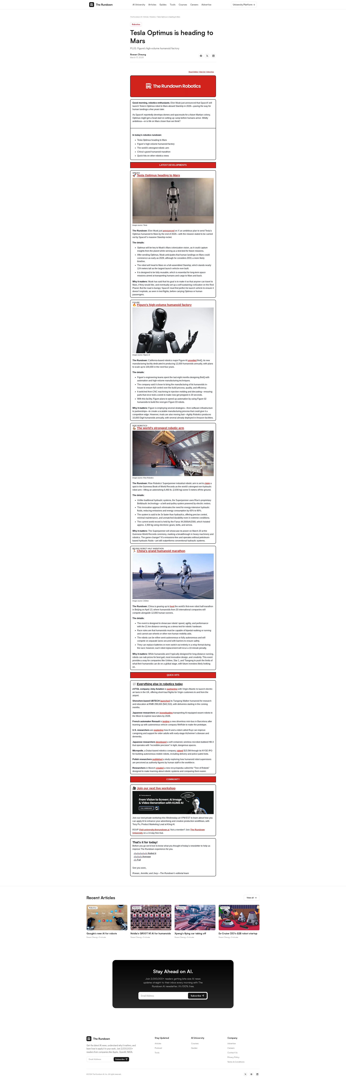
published (157, 759)
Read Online (193, 72)
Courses (183, 4)
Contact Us (232, 1052)
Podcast (158, 1048)
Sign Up (202, 72)
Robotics (153, 17)
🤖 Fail (137, 860)
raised (180, 750)
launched (165, 701)
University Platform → (244, 4)
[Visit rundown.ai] (173, 86)
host (172, 606)
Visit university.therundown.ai (154, 830)
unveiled (192, 360)
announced (168, 231)
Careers (194, 4)
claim (207, 483)
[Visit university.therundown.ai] (173, 802)
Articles (152, 4)
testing (165, 721)
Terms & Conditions (235, 1062)
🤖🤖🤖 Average (142, 856)
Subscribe (196, 995)
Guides (163, 4)
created (160, 768)
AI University (139, 4)
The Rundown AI (136, 17)
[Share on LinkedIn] (213, 55)
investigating (166, 713)
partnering (172, 689)
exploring (158, 730)
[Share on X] (207, 55)
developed (161, 742)
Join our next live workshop (156, 788)
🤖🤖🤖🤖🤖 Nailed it (145, 853)
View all (252, 897)
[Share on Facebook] (201, 55)
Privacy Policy (233, 1057)
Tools (172, 4)
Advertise (206, 4)
